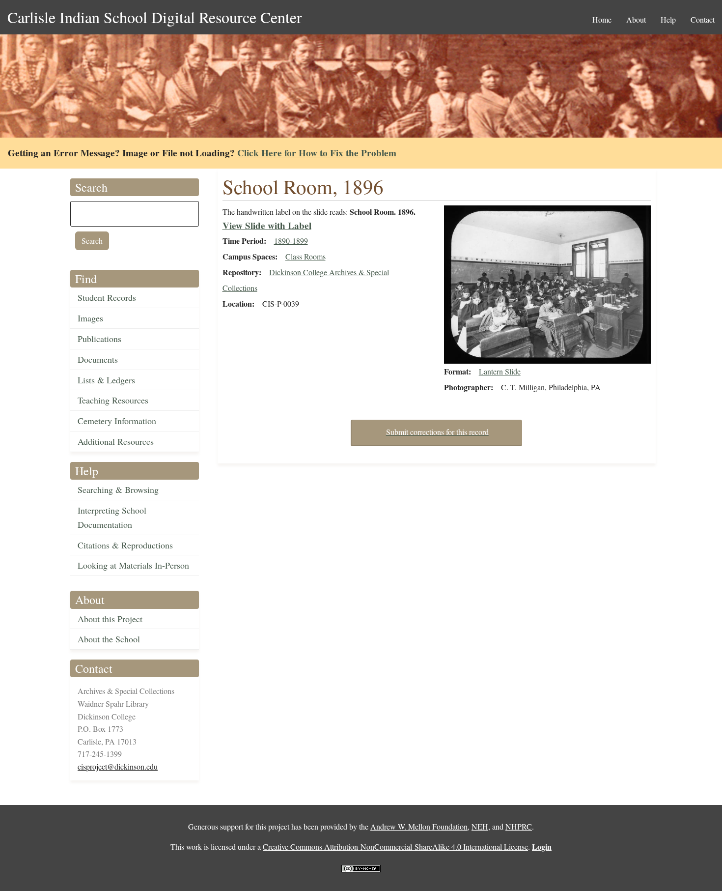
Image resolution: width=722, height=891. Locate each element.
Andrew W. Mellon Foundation (419, 826)
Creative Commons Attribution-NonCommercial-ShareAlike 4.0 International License (395, 846)
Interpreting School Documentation (112, 517)
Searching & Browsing (118, 489)
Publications (99, 339)
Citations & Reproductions (125, 545)
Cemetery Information (117, 421)
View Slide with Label (266, 225)
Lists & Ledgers (106, 380)
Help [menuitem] (668, 19)
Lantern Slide (500, 371)
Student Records (107, 297)
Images (90, 318)
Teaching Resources (113, 400)
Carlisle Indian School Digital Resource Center (154, 17)
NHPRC (518, 826)
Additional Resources (116, 441)
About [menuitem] (636, 19)
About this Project (110, 619)
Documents (98, 359)
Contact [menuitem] (703, 19)
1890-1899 (291, 240)
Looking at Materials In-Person (133, 565)
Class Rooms (305, 256)
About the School (109, 639)
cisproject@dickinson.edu (118, 766)
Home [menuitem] (601, 19)
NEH (480, 826)
